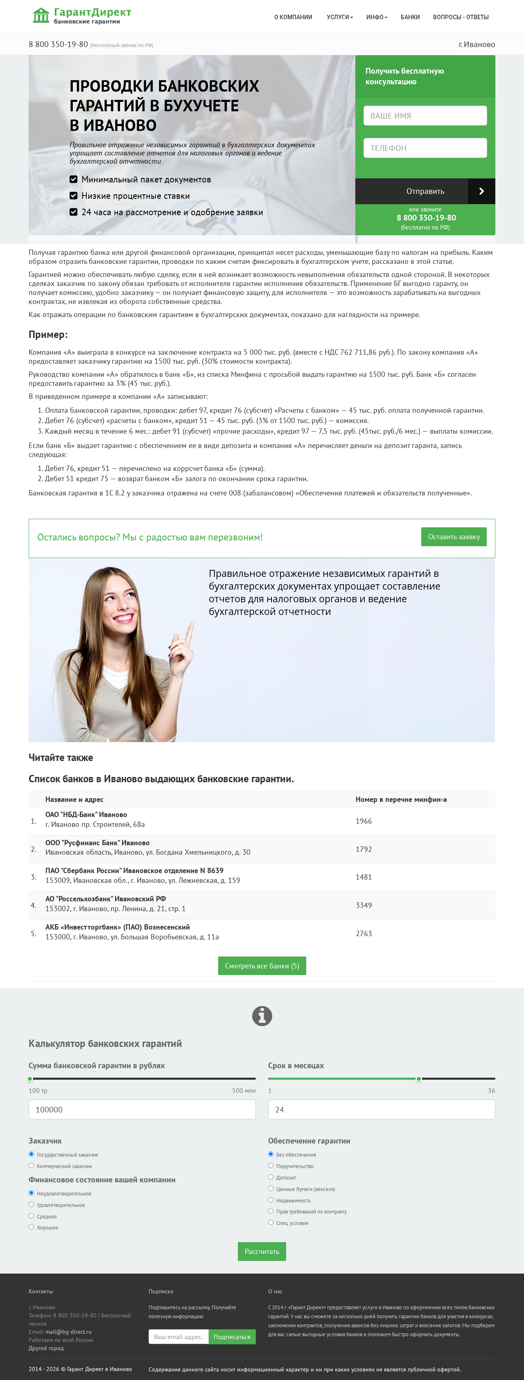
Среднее (47, 1216)
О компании (294, 17)
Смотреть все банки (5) (262, 965)
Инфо (375, 17)
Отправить (425, 191)
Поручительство (295, 1166)
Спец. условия (292, 1223)
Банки (410, 17)
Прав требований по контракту (311, 1211)
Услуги (338, 17)
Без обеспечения (296, 1154)
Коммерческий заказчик (64, 1166)
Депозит (286, 1177)
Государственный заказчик (67, 1154)
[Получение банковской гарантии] (83, 15)
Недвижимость (293, 1200)
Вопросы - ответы (461, 17)
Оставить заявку (454, 536)
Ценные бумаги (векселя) (305, 1189)
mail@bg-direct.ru (68, 1331)
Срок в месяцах (296, 1065)
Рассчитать (262, 1251)
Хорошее (47, 1227)
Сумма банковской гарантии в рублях (97, 1065)
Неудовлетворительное (64, 1193)
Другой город (46, 1348)
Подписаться (232, 1337)
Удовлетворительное (61, 1205)
